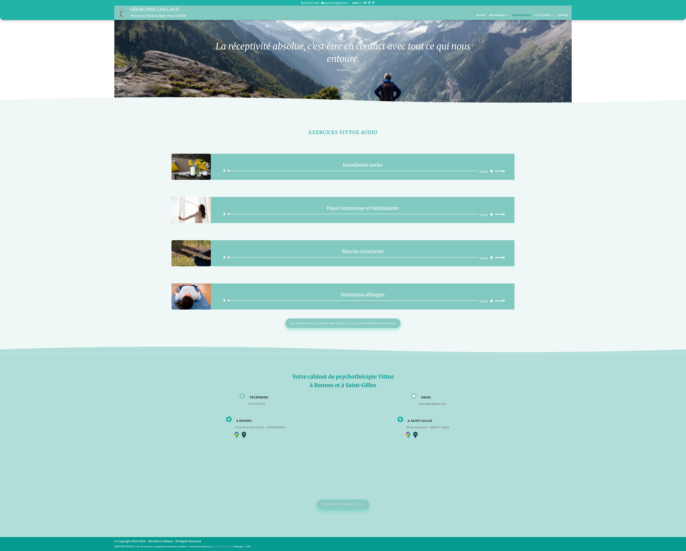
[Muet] (491, 171)
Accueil (480, 15)
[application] (363, 171)
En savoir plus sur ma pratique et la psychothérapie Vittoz (343, 323)
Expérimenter (522, 15)
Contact (563, 15)
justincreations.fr (222, 546)
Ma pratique (497, 15)
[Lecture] (224, 171)
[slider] (499, 171)
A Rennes (244, 420)
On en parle (542, 15)
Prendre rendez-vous (343, 504)
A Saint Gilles (420, 420)
